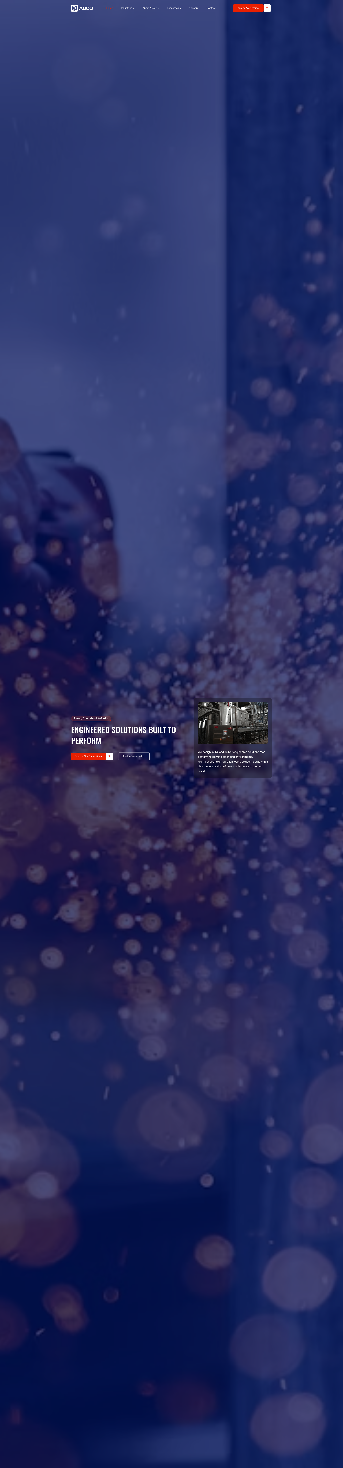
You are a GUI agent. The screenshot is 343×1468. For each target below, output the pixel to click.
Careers (193, 8)
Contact (211, 8)
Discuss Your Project (248, 8)
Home (109, 8)
